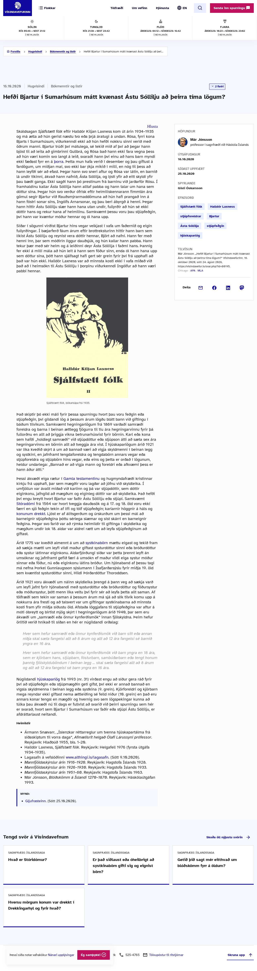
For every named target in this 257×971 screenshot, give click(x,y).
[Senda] (200, 287)
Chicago (183, 270)
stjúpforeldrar (190, 216)
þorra (58, 161)
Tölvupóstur (166, 955)
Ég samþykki (91, 955)
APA (192, 270)
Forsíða (15, 51)
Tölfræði (116, 8)
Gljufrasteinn (35, 801)
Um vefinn (139, 8)
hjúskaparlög (48, 679)
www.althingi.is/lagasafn (87, 757)
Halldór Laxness (222, 207)
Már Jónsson (201, 139)
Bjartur (214, 216)
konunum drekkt (30, 513)
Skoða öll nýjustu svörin (224, 837)
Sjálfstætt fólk (191, 207)
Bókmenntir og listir (63, 51)
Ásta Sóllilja (189, 226)
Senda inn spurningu (230, 8)
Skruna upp (236, 955)
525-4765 (132, 955)
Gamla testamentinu (81, 478)
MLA (200, 270)
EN (185, 8)
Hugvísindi (35, 51)
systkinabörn (97, 542)
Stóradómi (25, 503)
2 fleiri (218, 86)
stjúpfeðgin (215, 226)
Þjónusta (162, 8)
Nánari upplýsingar (61, 955)
